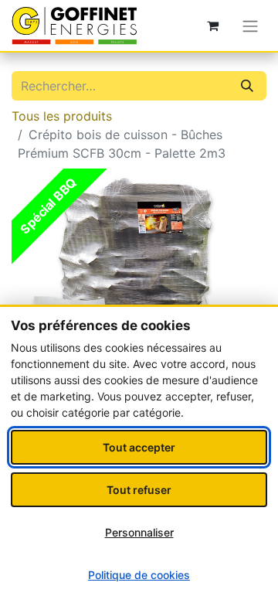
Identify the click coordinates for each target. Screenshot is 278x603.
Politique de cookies (139, 574)
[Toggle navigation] (250, 26)
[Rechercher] (247, 85)
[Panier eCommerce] (212, 25)
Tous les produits (62, 116)
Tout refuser (139, 489)
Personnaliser (139, 532)
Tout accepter (139, 447)
